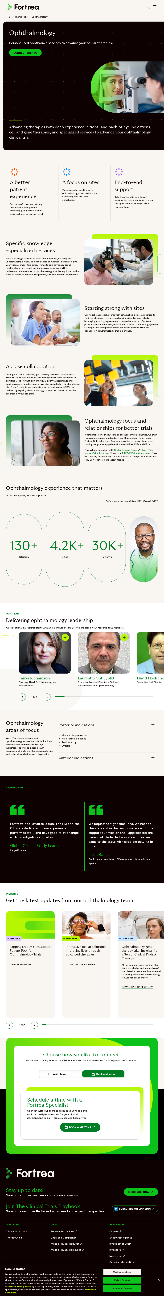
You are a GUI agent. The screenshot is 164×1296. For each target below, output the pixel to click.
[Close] (158, 1279)
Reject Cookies (122, 1280)
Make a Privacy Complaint (67, 1250)
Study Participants (120, 1237)
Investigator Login (120, 1243)
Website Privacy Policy (19, 1286)
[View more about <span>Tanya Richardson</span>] (45, 653)
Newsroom (117, 1256)
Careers (115, 1232)
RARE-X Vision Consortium (138, 453)
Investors (117, 1250)
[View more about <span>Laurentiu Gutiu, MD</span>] (104, 653)
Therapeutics (22, 16)
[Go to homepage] (24, 10)
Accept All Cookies (122, 1288)
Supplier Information (121, 1262)
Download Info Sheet (80, 964)
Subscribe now (143, 1191)
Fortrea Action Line (64, 1232)
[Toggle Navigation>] (154, 7)
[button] (22, 697)
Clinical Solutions (16, 1231)
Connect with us (25, 52)
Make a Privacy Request (67, 1244)
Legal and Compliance (64, 1237)
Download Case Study (137, 986)
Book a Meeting (81, 1128)
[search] (148, 7)
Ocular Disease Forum (127, 450)
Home (9, 16)
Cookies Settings (122, 1272)
